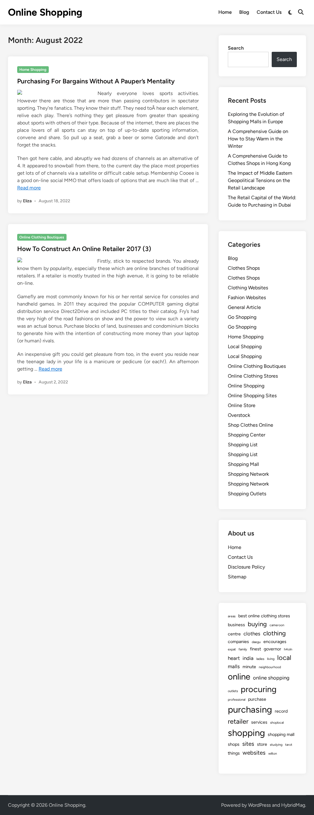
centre (234, 634)
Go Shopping (242, 317)
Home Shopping (32, 69)
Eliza (27, 201)
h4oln (288, 649)
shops (233, 744)
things (234, 753)
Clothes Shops (244, 268)
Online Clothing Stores (253, 376)
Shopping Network (248, 474)
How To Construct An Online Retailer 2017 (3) (84, 249)
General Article (244, 307)
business (236, 624)
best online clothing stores (264, 616)
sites (248, 743)
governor (272, 649)
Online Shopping (45, 12)
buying (257, 624)
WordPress (259, 805)
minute (249, 666)
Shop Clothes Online (250, 425)
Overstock (239, 415)
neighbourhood (270, 667)
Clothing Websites (248, 288)
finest (255, 649)
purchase (257, 699)
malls (234, 666)
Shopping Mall (243, 464)
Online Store (241, 405)
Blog (244, 12)
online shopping (271, 678)
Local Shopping (245, 346)
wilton (272, 754)
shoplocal (277, 723)
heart (234, 658)
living (270, 659)
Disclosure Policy (246, 567)
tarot (288, 745)
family (243, 649)
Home (225, 12)
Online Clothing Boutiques (41, 237)
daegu (256, 642)
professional (236, 700)
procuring (259, 689)
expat (232, 649)
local (284, 657)
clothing (274, 633)
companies (238, 641)
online (239, 677)
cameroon (277, 625)
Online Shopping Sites (252, 395)
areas (232, 616)
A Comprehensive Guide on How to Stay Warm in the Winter (258, 138)
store (262, 744)
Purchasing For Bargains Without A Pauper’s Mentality (96, 81)
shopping (246, 732)
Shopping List (243, 444)
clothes (251, 633)
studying (276, 745)
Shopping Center (246, 435)
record (281, 711)
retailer (238, 721)
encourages (274, 641)
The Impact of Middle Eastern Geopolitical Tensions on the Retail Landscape (260, 180)
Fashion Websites (247, 297)
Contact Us (269, 12)
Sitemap (237, 577)
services (259, 722)
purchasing (250, 709)
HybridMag (293, 805)
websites (254, 752)
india (248, 658)
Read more (29, 188)
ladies (260, 659)
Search (236, 48)
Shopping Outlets (247, 494)
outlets (233, 691)
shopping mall (281, 734)
